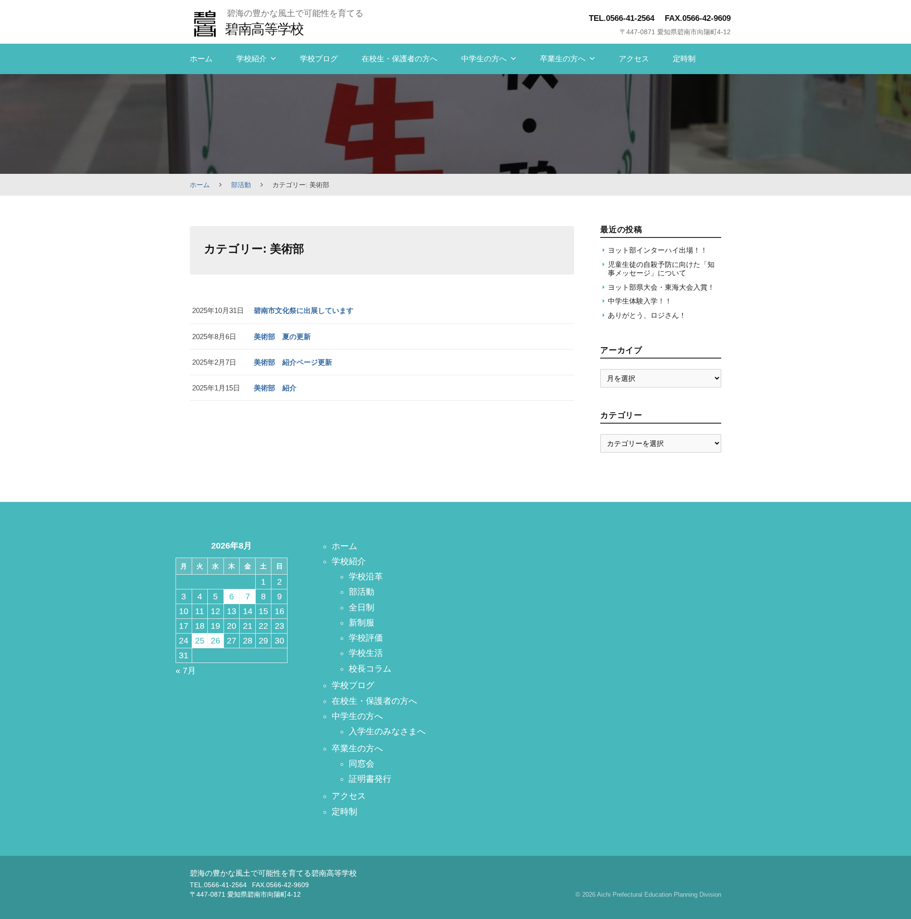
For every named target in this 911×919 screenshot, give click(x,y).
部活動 (241, 185)
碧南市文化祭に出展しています (303, 310)
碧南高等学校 (264, 29)
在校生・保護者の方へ (399, 59)
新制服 (361, 622)
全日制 (361, 607)
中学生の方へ (484, 59)
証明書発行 (370, 779)
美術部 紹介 (275, 388)
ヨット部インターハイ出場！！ (657, 250)
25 (200, 640)
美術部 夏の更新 (282, 336)
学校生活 (366, 653)
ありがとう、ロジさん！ (647, 315)
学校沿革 (366, 576)
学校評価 (366, 638)
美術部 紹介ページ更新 (293, 362)
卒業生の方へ (563, 59)
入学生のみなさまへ (387, 731)
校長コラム (370, 668)
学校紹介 (251, 59)
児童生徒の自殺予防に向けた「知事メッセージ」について (661, 268)
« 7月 (186, 670)
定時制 (684, 59)
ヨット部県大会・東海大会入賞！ (661, 287)
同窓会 (361, 763)
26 (215, 640)
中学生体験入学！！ (640, 301)
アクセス (634, 59)
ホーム (201, 59)
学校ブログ (319, 59)
